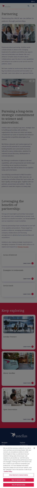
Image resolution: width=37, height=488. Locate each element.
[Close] (34, 448)
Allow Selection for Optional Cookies (18, 475)
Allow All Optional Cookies (18, 485)
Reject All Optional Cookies (18, 480)
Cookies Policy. (8, 471)
